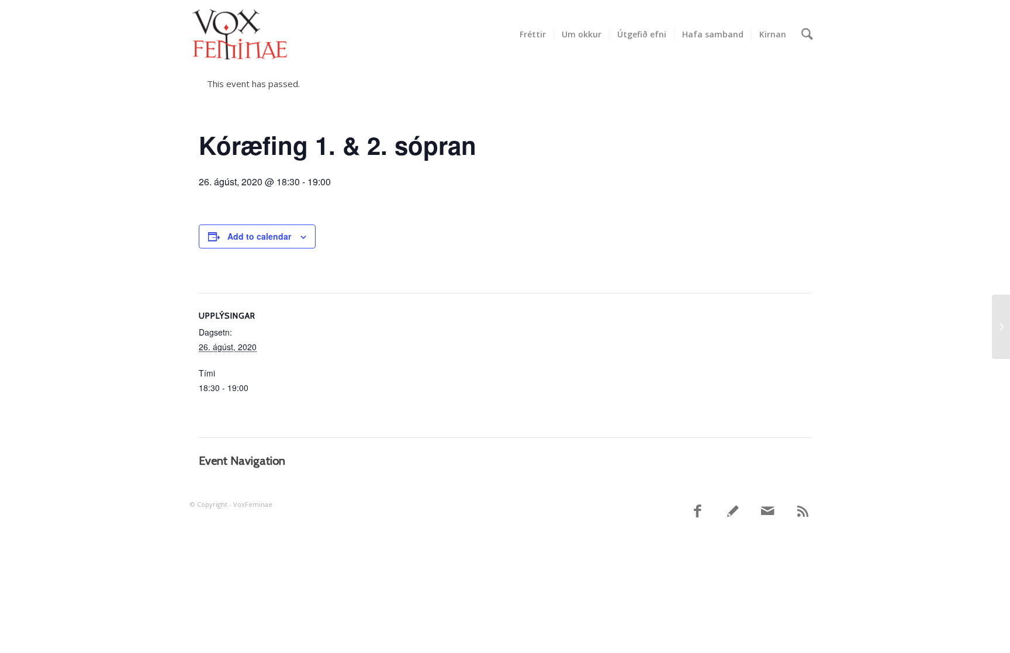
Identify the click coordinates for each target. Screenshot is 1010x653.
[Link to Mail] (768, 511)
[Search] (807, 34)
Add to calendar (259, 236)
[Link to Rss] (803, 511)
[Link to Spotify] (732, 511)
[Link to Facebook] (697, 511)
